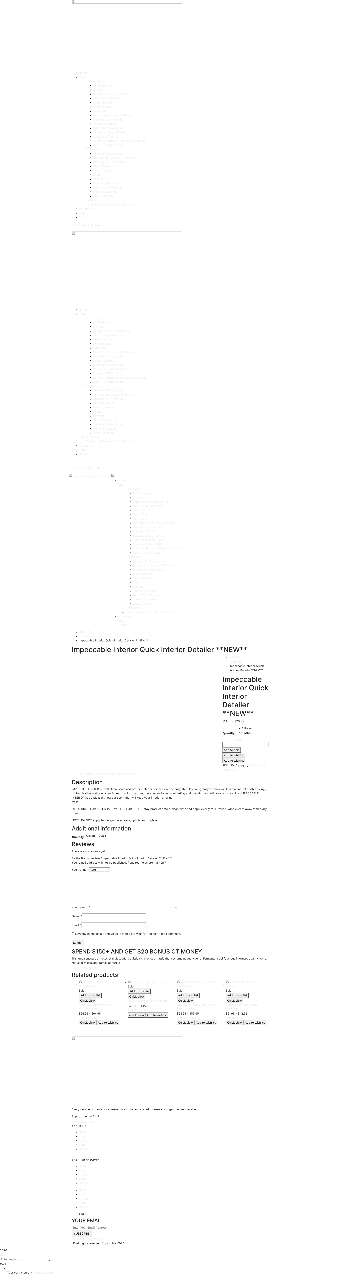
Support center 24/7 (85, 1116)
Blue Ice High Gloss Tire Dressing (242, 1006)
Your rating (80, 869)
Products (85, 636)
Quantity (228, 733)
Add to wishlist (234, 755)
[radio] (247, 728)
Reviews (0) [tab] (134, 774)
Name (77, 916)
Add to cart (231, 750)
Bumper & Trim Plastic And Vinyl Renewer (96, 1006)
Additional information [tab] (110, 774)
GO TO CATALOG (85, 968)
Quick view (87, 1000)
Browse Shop (44, 1273)
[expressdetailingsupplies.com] (90, 476)
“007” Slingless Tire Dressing (147, 1001)
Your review (81, 907)
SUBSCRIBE (82, 1233)
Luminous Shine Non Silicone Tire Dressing (196, 1006)
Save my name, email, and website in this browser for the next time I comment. (128, 933)
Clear (238, 739)
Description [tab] (86, 774)
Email (76, 925)
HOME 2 (84, 632)
